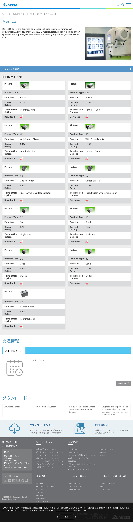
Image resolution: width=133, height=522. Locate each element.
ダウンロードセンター (108, 483)
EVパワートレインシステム (78, 458)
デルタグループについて (45, 486)
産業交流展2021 (39, 360)
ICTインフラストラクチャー (78, 469)
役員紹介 (39, 489)
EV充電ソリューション (44, 467)
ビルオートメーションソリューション (50, 452)
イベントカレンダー (76, 486)
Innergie (102, 452)
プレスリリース (74, 483)
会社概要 (39, 483)
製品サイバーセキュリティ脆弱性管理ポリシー (16, 464)
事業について (41, 492)
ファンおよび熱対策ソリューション (81, 455)
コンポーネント (29, 14)
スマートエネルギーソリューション (49, 461)
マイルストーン (42, 501)
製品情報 (16, 14)
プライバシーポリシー (12, 456)
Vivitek (102, 455)
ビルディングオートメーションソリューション (81, 465)
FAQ (102, 486)
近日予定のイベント (14, 350)
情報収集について (11, 460)
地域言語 (10, 446)
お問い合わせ (12, 442)
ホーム (8, 14)
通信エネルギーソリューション (48, 458)
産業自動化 (72, 461)
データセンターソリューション (48, 455)
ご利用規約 (8, 458)
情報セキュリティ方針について (16, 467)
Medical (53, 14)
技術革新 (39, 495)
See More (121, 383)
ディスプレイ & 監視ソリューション (49, 464)
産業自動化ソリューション (46, 449)
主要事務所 (40, 498)
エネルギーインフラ (107, 449)
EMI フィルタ (42, 14)
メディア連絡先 (74, 489)
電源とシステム (74, 452)
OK (66, 516)
